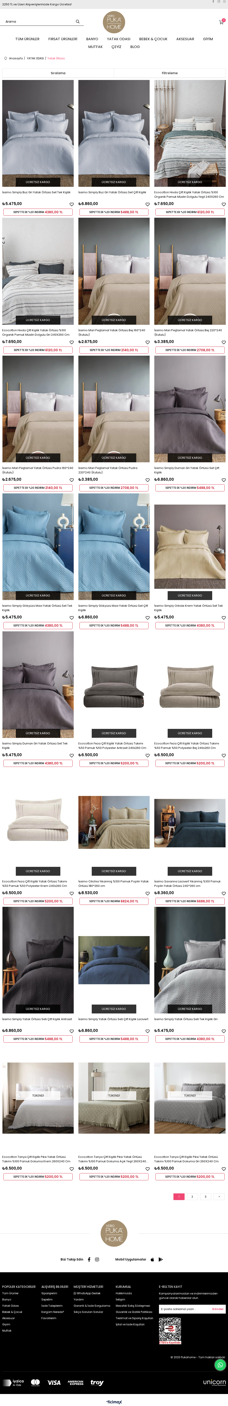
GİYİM (208, 39)
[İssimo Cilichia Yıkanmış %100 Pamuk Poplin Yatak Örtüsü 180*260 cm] (114, 822)
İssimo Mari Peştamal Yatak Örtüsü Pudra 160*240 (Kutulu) (37, 470)
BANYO (92, 39)
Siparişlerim (49, 1293)
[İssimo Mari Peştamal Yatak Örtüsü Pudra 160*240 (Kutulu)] (38, 409)
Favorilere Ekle (72, 204)
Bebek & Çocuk (12, 1312)
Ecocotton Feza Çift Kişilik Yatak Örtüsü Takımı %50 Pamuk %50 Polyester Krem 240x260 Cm (34, 883)
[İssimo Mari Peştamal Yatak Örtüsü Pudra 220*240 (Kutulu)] (114, 409)
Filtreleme (170, 73)
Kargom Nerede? (52, 1312)
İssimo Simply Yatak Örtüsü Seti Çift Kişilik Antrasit (37, 1019)
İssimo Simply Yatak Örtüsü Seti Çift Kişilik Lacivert (113, 1019)
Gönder (218, 1309)
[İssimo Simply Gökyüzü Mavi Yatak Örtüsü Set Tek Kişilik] (38, 546)
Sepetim (47, 1299)
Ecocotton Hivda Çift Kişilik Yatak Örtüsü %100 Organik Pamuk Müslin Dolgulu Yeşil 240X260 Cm (189, 194)
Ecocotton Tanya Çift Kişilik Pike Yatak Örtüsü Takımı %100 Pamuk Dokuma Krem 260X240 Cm (36, 1159)
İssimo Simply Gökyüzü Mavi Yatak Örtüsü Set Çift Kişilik (113, 608)
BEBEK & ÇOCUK (153, 39)
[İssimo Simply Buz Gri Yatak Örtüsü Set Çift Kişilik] (114, 133)
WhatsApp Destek (88, 1293)
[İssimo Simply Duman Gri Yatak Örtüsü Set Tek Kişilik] (38, 684)
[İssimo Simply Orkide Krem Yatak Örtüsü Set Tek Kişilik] (190, 546)
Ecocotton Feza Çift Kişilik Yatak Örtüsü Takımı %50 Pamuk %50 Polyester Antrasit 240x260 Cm (112, 745)
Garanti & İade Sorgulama (92, 1306)
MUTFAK (95, 46)
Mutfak (6, 1330)
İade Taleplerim (52, 1306)
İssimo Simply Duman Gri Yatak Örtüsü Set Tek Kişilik (35, 745)
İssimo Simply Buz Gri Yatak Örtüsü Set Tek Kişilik (36, 192)
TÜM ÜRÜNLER (27, 39)
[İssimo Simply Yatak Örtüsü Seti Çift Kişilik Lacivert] (114, 960)
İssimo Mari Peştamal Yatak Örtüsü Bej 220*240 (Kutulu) (188, 332)
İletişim (120, 1299)
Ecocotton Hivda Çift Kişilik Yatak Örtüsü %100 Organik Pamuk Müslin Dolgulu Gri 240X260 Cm (35, 332)
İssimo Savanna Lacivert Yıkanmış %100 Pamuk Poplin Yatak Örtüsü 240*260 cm (187, 883)
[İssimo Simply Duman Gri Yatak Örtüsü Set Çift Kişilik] (190, 409)
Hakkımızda (124, 1293)
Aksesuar (8, 1318)
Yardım (79, 1299)
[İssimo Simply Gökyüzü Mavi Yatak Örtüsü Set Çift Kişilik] (114, 546)
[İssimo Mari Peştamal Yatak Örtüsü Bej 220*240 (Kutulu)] (190, 271)
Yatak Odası (10, 1306)
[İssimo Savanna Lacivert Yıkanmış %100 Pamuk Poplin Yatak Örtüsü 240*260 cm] (190, 822)
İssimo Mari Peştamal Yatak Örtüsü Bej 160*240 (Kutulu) (111, 332)
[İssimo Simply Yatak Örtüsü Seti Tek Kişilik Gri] (190, 960)
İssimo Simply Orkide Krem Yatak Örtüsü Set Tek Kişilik (188, 608)
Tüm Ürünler (10, 1293)
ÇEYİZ (116, 46)
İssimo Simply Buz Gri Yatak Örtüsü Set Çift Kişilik (112, 192)
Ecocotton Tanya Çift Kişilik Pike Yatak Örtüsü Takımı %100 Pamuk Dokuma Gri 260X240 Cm (186, 1159)
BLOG (135, 46)
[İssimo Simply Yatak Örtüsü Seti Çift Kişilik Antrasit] (38, 960)
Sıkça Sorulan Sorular (88, 1312)
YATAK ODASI (118, 39)
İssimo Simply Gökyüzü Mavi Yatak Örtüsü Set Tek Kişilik (37, 608)
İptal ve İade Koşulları (130, 1324)
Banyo (6, 1299)
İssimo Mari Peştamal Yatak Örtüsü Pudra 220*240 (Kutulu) (107, 470)
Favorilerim (48, 1318)
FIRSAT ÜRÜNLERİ (62, 39)
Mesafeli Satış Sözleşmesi (133, 1306)
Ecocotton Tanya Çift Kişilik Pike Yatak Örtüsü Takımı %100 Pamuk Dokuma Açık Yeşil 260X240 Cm (112, 1159)
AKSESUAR (185, 39)
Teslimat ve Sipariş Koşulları (134, 1318)
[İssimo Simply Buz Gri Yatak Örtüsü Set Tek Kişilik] (38, 133)
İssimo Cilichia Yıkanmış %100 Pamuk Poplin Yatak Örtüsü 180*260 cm (113, 883)
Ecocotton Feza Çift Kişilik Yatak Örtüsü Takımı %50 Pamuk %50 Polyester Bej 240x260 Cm (186, 745)
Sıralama (58, 73)
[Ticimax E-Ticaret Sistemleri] (114, 1402)
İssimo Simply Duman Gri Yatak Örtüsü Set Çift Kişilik (186, 470)
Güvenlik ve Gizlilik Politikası (134, 1312)
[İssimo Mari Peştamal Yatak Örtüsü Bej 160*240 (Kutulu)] (114, 271)
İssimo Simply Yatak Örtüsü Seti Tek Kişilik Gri (186, 1019)
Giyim (6, 1324)
